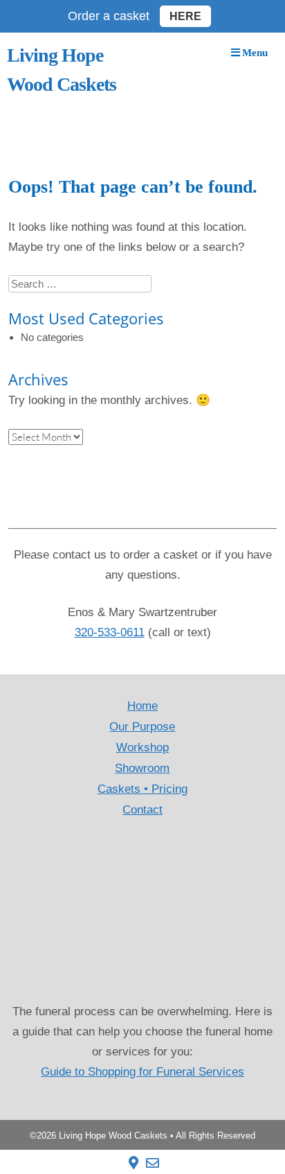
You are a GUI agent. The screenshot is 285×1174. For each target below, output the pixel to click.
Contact (142, 809)
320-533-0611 (110, 632)
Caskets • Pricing (142, 789)
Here (185, 16)
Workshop (142, 747)
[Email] (153, 1162)
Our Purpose (142, 726)
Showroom (142, 768)
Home (142, 705)
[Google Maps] (133, 1162)
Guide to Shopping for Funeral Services (142, 1071)
